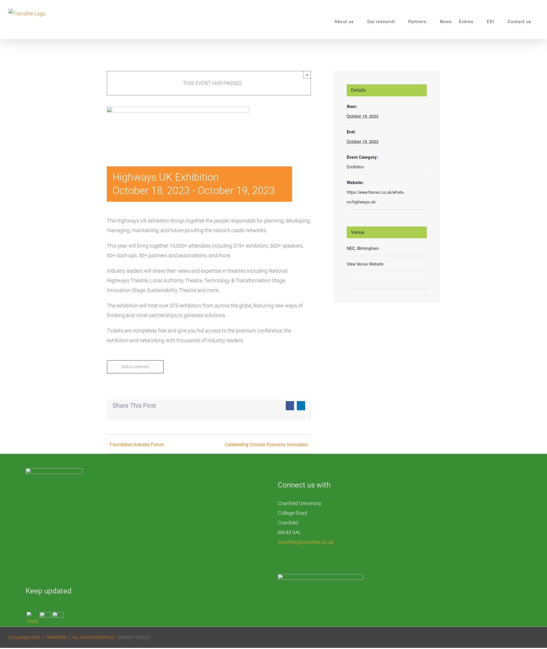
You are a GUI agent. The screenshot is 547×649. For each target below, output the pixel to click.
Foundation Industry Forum (137, 444)
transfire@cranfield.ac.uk (306, 542)
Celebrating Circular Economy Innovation (266, 444)
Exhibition (355, 167)
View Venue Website (365, 264)
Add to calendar (135, 366)
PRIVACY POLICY (134, 637)
